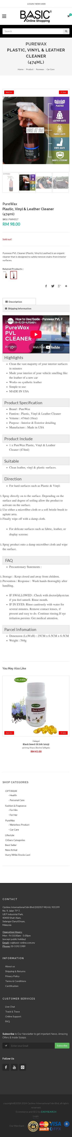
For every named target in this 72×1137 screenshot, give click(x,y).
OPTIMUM (11, 791)
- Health (12, 795)
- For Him (13, 809)
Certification (11, 986)
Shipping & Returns (15, 971)
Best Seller (11, 845)
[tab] (19, 301)
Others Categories (15, 840)
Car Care (50, 69)
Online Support (13, 1016)
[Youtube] (14, 1067)
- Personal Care (16, 800)
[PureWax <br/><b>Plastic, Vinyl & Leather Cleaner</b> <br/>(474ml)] (36, 130)
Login (36, 1116)
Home (20, 69)
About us (10, 966)
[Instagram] (22, 1067)
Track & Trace (12, 1011)
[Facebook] (6, 1067)
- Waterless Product (18, 824)
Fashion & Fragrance (15, 805)
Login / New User (36, 4)
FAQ (7, 1021)
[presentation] (19, 301)
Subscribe (62, 1045)
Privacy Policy (12, 976)
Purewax (40, 69)
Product (29, 69)
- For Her (12, 814)
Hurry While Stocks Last (17, 854)
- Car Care (13, 829)
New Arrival (11, 849)
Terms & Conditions (15, 981)
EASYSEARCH (48, 1111)
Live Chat (10, 1006)
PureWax (10, 820)
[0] (68, 16)
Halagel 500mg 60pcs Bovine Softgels (36, 744)
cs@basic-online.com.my (22, 942)
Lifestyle (9, 835)
